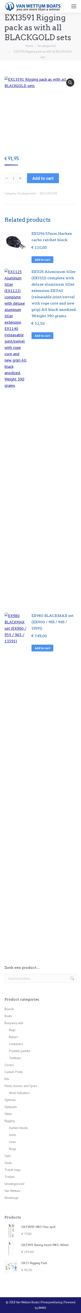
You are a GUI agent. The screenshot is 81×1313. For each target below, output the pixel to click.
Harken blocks (18, 1128)
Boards (9, 1009)
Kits (6, 1079)
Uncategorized (26, 193)
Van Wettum (12, 1191)
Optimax (10, 1100)
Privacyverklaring (51, 1302)
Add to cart (43, 178)
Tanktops (15, 1058)
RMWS (42, 1308)
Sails (7, 1156)
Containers (16, 1044)
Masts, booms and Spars (20, 1086)
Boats (8, 1016)
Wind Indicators (19, 1093)
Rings (12, 1149)
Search (72, 978)
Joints (12, 1135)
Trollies (9, 1177)
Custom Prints (13, 1072)
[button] (70, 82)
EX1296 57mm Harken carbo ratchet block (52, 236)
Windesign (11, 1198)
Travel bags (12, 1170)
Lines (12, 1142)
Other (8, 1114)
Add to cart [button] (42, 259)
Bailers (13, 1037)
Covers (9, 1065)
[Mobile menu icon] (73, 6)
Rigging (9, 1121)
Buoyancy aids (13, 1023)
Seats (8, 1163)
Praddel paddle (19, 1051)
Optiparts (10, 1107)
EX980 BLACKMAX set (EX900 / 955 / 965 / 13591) (53, 622)
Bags (12, 1030)
